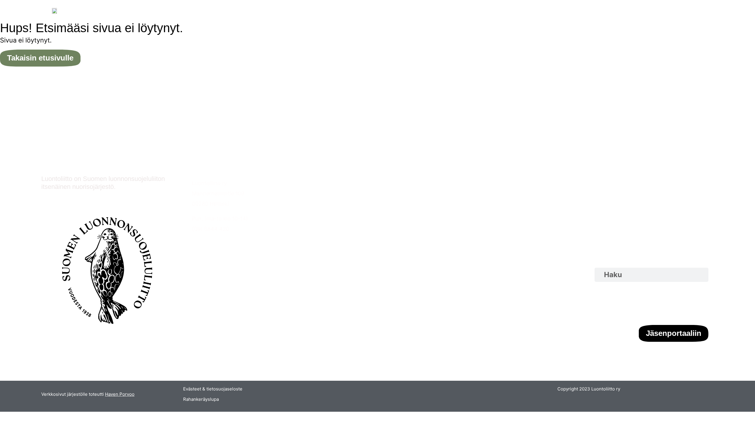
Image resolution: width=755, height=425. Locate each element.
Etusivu (324, 183)
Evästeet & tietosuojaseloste (212, 389)
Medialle (449, 224)
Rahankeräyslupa (201, 399)
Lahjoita (448, 204)
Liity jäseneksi (456, 193)
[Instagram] (664, 303)
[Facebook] (682, 303)
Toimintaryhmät (335, 214)
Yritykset (450, 214)
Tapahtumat (330, 193)
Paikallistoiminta (335, 204)
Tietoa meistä (455, 183)
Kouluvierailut (331, 224)
